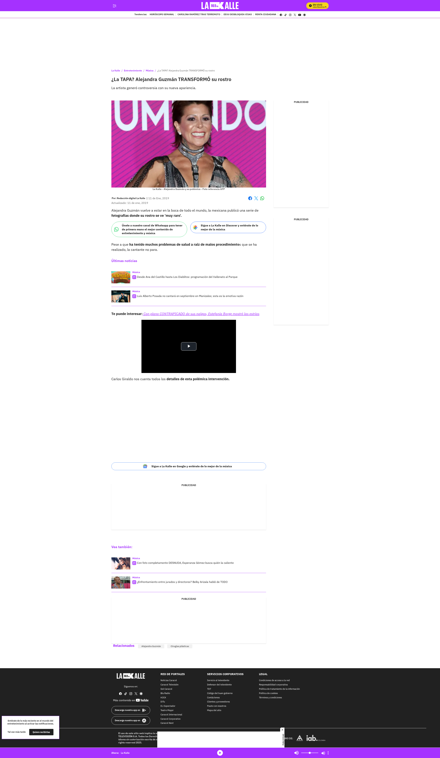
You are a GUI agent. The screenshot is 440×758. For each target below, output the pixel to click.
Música (149, 70)
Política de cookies (268, 693)
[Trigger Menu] (114, 5)
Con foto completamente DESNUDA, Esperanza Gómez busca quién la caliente (185, 562)
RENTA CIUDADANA (265, 14)
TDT (209, 689)
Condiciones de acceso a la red (274, 681)
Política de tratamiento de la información (279, 689)
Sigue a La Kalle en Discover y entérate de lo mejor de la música (229, 227)
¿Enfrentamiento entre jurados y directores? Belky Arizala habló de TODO (182, 582)
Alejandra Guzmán (151, 646)
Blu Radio (165, 693)
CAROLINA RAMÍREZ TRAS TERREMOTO (199, 14)
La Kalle (115, 70)
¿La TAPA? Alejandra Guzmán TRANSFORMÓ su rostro (186, 70)
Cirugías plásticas (180, 646)
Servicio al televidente (218, 681)
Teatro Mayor (167, 710)
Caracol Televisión (169, 685)
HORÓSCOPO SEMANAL (162, 14)
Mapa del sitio (214, 710)
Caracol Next (167, 723)
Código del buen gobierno (220, 693)
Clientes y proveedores (218, 702)
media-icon (220, 753)
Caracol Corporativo (170, 719)
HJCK (163, 698)
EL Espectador (168, 706)
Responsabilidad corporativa (273, 685)
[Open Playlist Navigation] (328, 753)
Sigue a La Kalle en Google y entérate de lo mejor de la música (191, 466)
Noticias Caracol (169, 681)
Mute (296, 753)
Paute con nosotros (216, 706)
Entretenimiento (133, 70)
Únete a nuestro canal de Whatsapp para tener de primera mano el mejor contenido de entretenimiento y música (152, 229)
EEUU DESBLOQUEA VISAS (238, 14)
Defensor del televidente (219, 685)
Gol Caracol (166, 689)
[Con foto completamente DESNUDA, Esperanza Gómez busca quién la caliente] (120, 563)
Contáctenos (213, 698)
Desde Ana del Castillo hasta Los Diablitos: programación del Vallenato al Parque (187, 277)
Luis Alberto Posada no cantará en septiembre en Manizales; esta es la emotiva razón (190, 296)
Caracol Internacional (171, 715)
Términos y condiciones (270, 698)
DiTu (163, 702)
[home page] (220, 5)
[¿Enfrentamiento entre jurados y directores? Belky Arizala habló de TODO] (120, 582)
